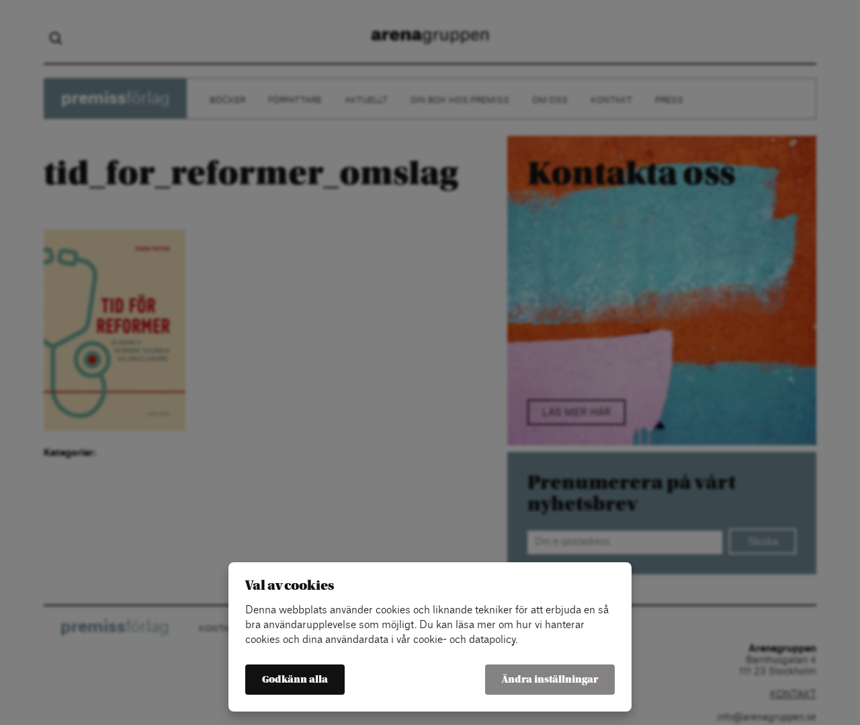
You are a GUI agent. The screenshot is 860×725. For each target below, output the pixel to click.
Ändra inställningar (550, 679)
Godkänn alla (295, 679)
